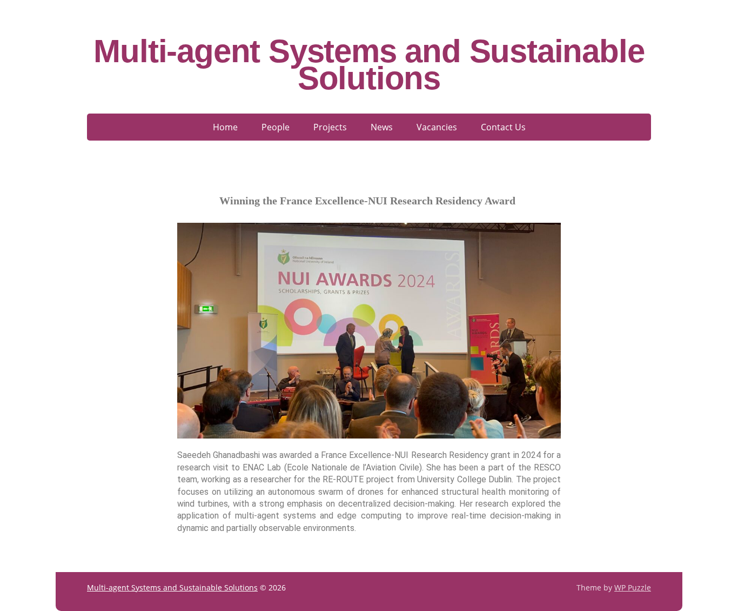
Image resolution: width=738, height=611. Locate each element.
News (382, 127)
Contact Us (503, 127)
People (275, 127)
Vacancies (437, 127)
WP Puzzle (632, 587)
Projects (330, 127)
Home (225, 127)
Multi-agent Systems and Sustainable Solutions (368, 65)
